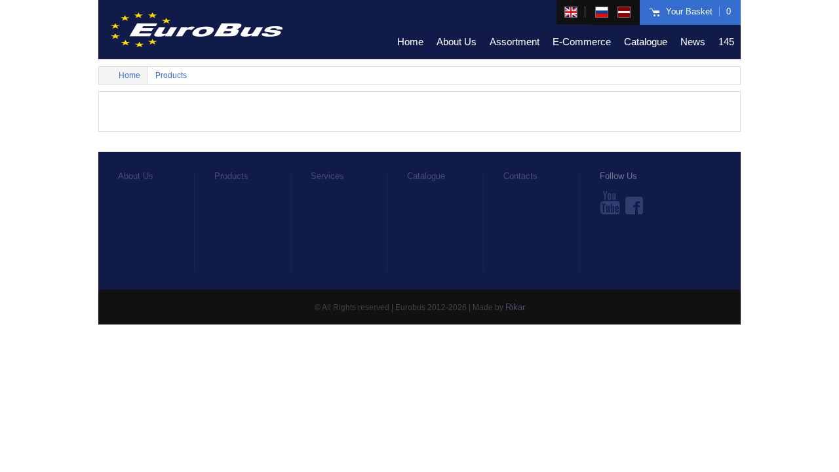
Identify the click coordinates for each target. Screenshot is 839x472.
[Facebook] (634, 202)
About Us (457, 41)
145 (726, 41)
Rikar (515, 307)
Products (171, 75)
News (692, 41)
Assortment (514, 41)
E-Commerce (582, 41)
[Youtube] (610, 202)
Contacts (520, 176)
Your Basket (698, 11)
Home (410, 41)
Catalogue (645, 41)
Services (327, 176)
